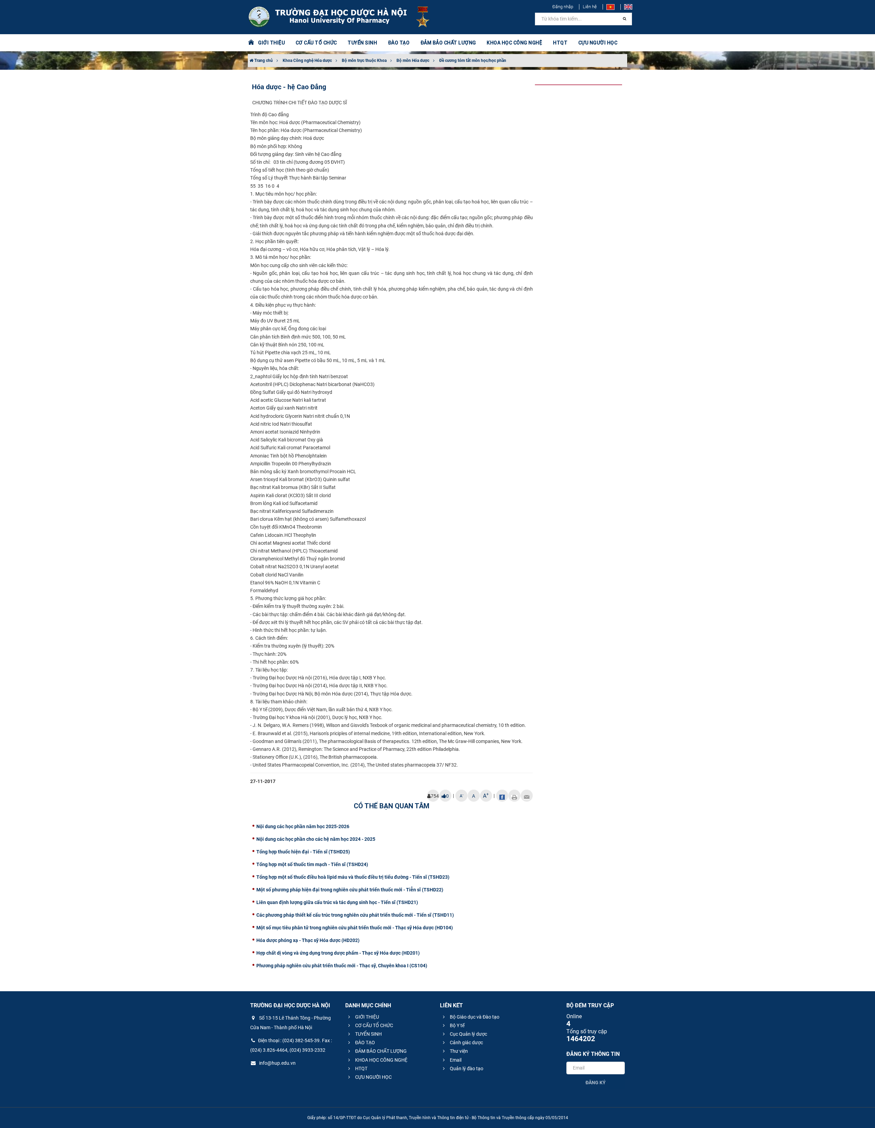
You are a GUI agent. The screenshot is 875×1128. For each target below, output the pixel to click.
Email (455, 1060)
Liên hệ (590, 6)
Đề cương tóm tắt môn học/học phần (472, 60)
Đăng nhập (562, 6)
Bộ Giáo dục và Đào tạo (474, 1017)
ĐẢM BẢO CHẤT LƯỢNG (380, 1051)
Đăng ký (595, 1082)
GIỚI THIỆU (366, 1017)
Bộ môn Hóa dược (412, 60)
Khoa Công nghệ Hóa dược (307, 60)
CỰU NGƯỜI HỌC (373, 1077)
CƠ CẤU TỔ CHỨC (373, 1025)
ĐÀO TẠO (364, 1042)
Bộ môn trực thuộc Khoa (364, 60)
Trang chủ (263, 60)
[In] (514, 795)
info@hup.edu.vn (277, 1063)
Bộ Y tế (457, 1025)
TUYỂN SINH (362, 43)
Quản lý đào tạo (466, 1068)
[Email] (527, 795)
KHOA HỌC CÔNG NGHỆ (380, 1060)
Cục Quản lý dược (468, 1034)
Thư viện (458, 1051)
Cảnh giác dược (466, 1042)
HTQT (360, 1068)
